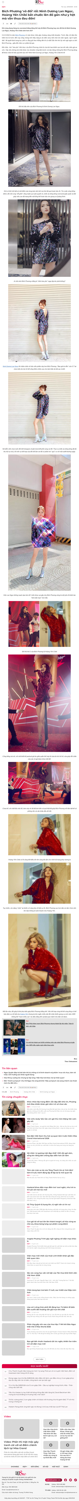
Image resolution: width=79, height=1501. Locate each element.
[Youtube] (70, 1480)
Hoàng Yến (24, 1014)
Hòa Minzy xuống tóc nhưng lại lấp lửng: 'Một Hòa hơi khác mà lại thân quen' (34, 1078)
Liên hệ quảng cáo (54, 1480)
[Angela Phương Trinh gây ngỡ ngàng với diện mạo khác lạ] (13, 1245)
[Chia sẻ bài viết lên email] (11, 23)
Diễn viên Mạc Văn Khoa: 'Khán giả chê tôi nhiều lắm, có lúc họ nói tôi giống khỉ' (67, 1433)
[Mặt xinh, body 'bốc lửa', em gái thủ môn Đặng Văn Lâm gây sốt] (13, 1125)
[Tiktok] (75, 1480)
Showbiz (15, 1467)
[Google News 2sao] (27, 23)
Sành (65, 1467)
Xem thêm (39, 1359)
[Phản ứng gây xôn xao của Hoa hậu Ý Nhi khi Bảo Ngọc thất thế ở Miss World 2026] (13, 1330)
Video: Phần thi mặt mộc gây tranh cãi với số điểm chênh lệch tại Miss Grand (21, 1445)
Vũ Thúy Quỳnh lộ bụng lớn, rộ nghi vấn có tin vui (48, 1204)
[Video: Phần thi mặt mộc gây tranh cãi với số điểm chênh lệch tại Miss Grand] (22, 1429)
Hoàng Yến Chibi (29, 1092)
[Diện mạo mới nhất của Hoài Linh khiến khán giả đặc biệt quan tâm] (13, 1262)
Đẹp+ (4, 7)
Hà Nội (47, 1484)
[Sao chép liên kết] (14, 23)
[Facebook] (65, 1480)
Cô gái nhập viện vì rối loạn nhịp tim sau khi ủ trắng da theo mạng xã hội (66, 1455)
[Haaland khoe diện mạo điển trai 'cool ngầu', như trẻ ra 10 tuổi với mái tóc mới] (13, 1193)
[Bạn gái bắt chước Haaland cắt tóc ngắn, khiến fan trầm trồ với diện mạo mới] (13, 1348)
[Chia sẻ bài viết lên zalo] (7, 23)
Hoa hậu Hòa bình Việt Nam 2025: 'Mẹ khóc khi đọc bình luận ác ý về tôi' (50, 1433)
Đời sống (35, 1467)
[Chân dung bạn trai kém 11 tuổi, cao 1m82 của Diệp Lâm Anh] (13, 1296)
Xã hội (45, 1467)
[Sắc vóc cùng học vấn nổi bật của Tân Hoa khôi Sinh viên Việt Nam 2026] (13, 1279)
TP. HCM (47, 1490)
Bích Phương (20, 35)
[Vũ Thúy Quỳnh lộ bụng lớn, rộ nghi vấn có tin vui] (13, 1211)
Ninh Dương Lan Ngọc (10, 366)
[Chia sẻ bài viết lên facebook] (3, 23)
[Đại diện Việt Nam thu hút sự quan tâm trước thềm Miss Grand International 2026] (13, 1142)
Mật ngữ (56, 1467)
